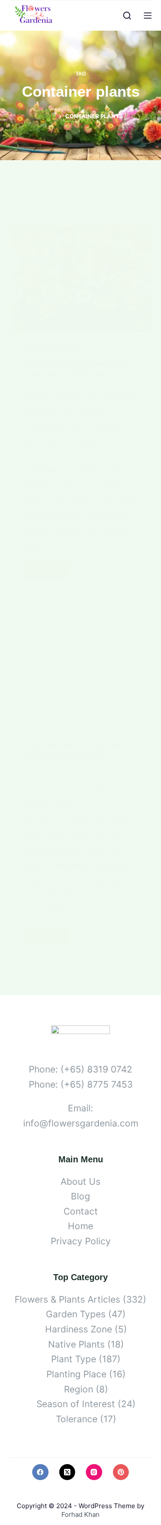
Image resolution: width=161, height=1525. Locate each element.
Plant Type (73, 1359)
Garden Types (43, 729)
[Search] (127, 15)
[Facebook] (40, 1472)
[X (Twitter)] (67, 1472)
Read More (49, 572)
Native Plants (76, 1344)
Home (80, 1226)
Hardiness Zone (78, 1329)
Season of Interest (51, 349)
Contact (81, 1211)
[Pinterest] (121, 1472)
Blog (80, 1196)
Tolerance (76, 1419)
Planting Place (76, 1374)
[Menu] (148, 15)
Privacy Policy (81, 1241)
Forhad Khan (80, 1514)
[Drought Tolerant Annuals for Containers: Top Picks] (81, 278)
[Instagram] (94, 1472)
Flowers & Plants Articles (67, 1299)
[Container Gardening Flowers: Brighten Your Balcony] (81, 658)
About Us (80, 1181)
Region (78, 1389)
